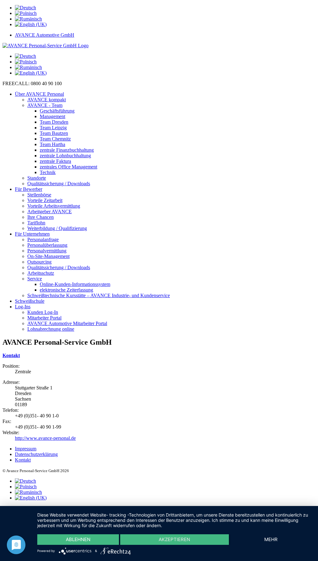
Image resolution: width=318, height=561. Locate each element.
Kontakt (11, 355)
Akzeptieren (174, 539)
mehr (271, 539)
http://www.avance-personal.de (45, 438)
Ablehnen (78, 539)
